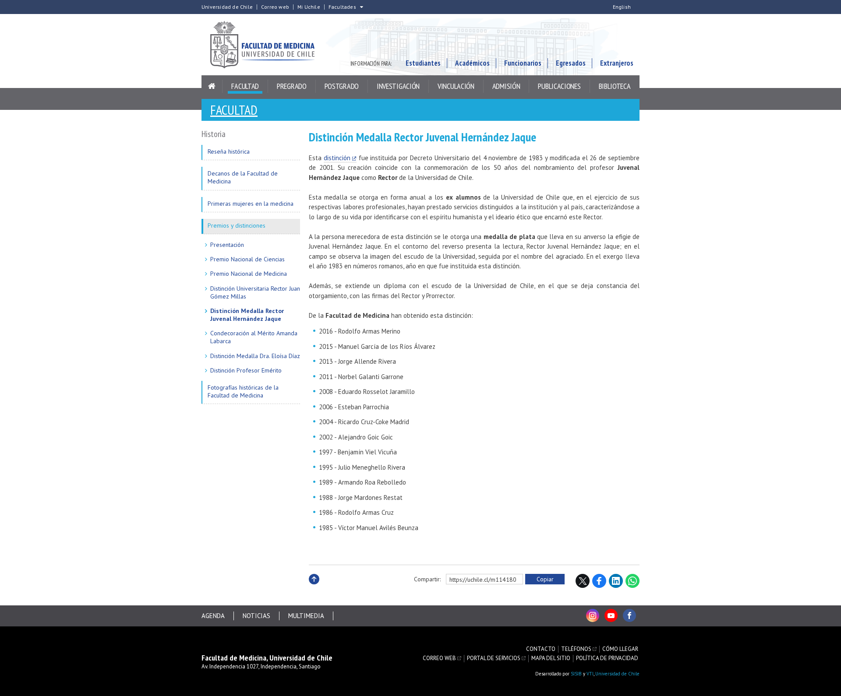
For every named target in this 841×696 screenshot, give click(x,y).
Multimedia (306, 616)
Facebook (599, 581)
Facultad (245, 86)
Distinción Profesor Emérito (246, 370)
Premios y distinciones (236, 225)
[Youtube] (611, 615)
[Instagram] (592, 615)
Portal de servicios (493, 658)
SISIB (576, 674)
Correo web (275, 7)
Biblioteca (615, 86)
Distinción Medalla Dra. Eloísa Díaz (255, 356)
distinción (337, 158)
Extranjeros (616, 63)
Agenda (213, 616)
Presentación (227, 245)
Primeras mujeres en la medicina (250, 203)
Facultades (342, 7)
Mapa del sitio (550, 658)
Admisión (506, 86)
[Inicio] (212, 86)
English (622, 7)
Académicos (472, 63)
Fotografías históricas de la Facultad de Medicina (243, 391)
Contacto (540, 649)
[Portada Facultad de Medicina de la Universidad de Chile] (267, 44)
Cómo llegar (620, 649)
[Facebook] (629, 615)
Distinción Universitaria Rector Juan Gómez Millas (255, 292)
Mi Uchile (308, 7)
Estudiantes (423, 63)
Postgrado (342, 86)
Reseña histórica (229, 151)
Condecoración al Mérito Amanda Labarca (253, 337)
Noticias (256, 616)
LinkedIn (616, 581)
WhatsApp (632, 581)
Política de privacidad (607, 658)
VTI (590, 674)
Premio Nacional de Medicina (248, 274)
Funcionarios (522, 63)
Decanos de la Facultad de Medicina (243, 177)
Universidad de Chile (227, 7)
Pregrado (292, 86)
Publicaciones (559, 86)
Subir (314, 588)
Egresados (571, 63)
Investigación (398, 86)
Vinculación (456, 86)
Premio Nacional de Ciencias (247, 259)
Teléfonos (576, 649)
